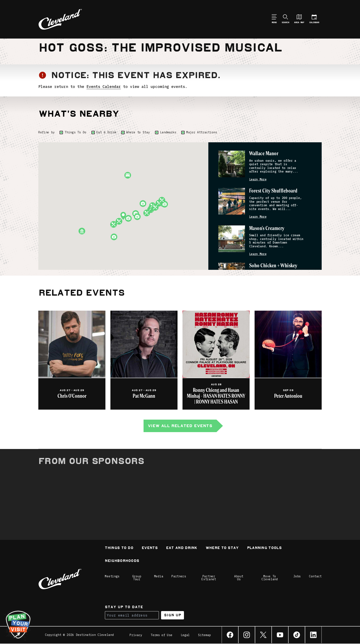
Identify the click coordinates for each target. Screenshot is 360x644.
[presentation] (231, 164)
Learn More (257, 179)
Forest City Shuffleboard (273, 191)
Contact (315, 576)
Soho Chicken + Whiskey (273, 266)
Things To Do (75, 132)
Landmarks (168, 132)
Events (150, 548)
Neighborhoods (122, 561)
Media (158, 576)
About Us (238, 577)
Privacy (136, 635)
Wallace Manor (263, 154)
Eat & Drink (106, 132)
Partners (178, 576)
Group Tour (136, 577)
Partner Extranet (208, 577)
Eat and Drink (181, 548)
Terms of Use (161, 635)
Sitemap (204, 635)
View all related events (180, 425)
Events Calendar (103, 86)
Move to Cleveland (269, 577)
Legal (185, 635)
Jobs (297, 576)
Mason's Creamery (266, 228)
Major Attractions (201, 132)
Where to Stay (138, 132)
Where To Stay (222, 548)
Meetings (112, 576)
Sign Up (172, 615)
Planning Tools (264, 548)
